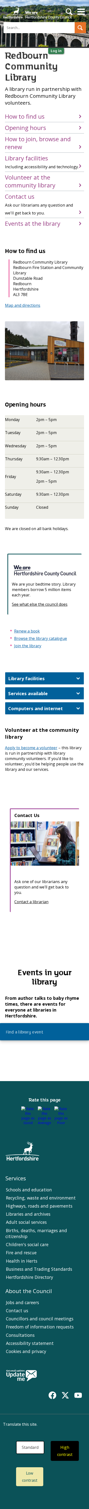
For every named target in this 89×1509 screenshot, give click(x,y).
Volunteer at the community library (30, 181)
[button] (80, 27)
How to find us (24, 116)
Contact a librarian (31, 901)
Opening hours (25, 128)
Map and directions (22, 305)
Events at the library (32, 223)
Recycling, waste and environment (41, 1198)
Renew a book (27, 631)
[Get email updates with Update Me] (21, 1375)
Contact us (39, 204)
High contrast (64, 1451)
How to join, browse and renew (38, 143)
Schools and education (29, 1190)
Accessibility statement (30, 1343)
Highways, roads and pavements (39, 1206)
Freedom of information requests (40, 1327)
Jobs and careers (22, 1302)
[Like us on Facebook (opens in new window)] (52, 1395)
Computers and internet (35, 708)
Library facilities (42, 161)
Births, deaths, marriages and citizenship (36, 1233)
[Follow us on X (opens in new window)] (65, 1395)
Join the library (27, 646)
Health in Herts (21, 1261)
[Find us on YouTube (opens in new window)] (78, 1395)
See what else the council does (39, 604)
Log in (56, 51)
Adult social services (26, 1222)
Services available (28, 693)
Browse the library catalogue (40, 638)
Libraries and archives (28, 1214)
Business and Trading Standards (39, 1269)
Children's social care (27, 1244)
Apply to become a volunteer (31, 747)
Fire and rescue (21, 1252)
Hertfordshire (37, 11)
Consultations (20, 1335)
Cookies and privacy (26, 1351)
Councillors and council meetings (39, 1319)
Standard (30, 1447)
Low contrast (29, 1476)
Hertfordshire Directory (29, 1277)
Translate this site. (20, 1424)
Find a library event (24, 1032)
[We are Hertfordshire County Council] (45, 571)
